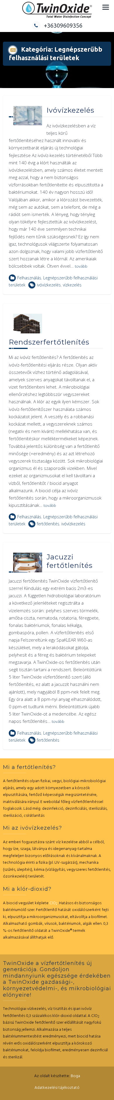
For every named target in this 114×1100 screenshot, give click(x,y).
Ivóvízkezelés (70, 110)
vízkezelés (72, 285)
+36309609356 (63, 25)
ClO (53, 903)
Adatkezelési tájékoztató (57, 1087)
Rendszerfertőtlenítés (49, 342)
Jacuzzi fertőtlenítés (69, 561)
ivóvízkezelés (49, 285)
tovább (81, 266)
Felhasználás (29, 278)
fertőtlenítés (48, 524)
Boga (75, 1076)
